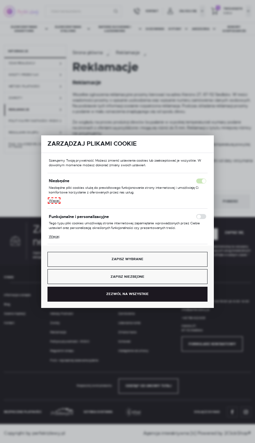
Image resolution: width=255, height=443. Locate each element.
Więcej (54, 200)
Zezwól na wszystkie (127, 294)
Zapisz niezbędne (127, 276)
